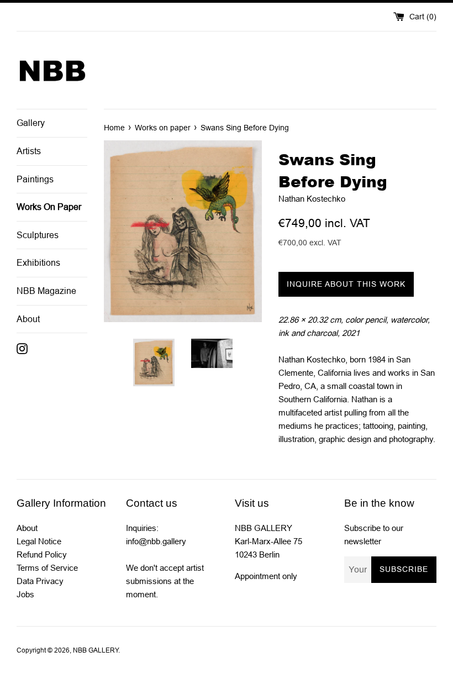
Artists (29, 151)
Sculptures (38, 235)
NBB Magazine (46, 291)
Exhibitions (38, 262)
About (28, 319)
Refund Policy (42, 554)
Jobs (25, 594)
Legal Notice (39, 541)
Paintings (35, 179)
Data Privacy (40, 581)
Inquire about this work (346, 284)
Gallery (31, 123)
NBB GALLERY (95, 650)
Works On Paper (49, 207)
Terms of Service (47, 567)
